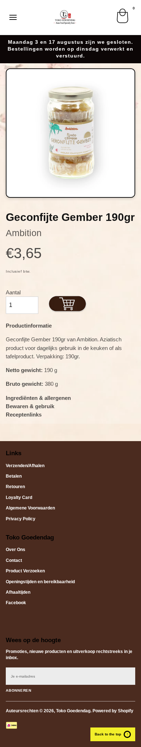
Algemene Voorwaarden (30, 508)
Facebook (16, 602)
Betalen (14, 476)
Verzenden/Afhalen (25, 465)
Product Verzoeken (25, 570)
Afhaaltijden (18, 592)
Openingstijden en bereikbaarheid (40, 581)
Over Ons (15, 549)
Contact (14, 560)
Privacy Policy (20, 518)
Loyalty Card (19, 497)
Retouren (15, 486)
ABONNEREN (18, 690)
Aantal (13, 292)
